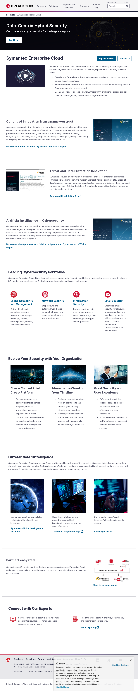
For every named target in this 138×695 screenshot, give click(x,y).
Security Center (103, 531)
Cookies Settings (120, 665)
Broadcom (20, 6)
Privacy (30, 671)
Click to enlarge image (105, 585)
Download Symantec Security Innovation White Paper (36, 146)
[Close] (131, 660)
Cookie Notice (62, 687)
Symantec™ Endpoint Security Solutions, (31, 684)
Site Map (39, 671)
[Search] (127, 6)
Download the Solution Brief (65, 196)
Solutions (31, 659)
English (126, 2)
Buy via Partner (107, 58)
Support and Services (49, 659)
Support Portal (111, 2)
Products (18, 659)
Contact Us (124, 58)
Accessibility (19, 671)
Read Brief (14, 40)
